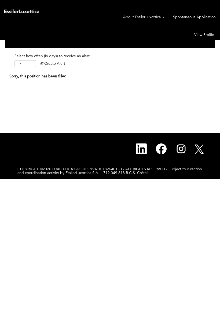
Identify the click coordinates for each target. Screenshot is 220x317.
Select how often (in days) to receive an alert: (52, 56)
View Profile (204, 35)
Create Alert (54, 64)
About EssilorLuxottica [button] (142, 17)
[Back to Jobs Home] (21, 11)
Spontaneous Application (194, 17)
